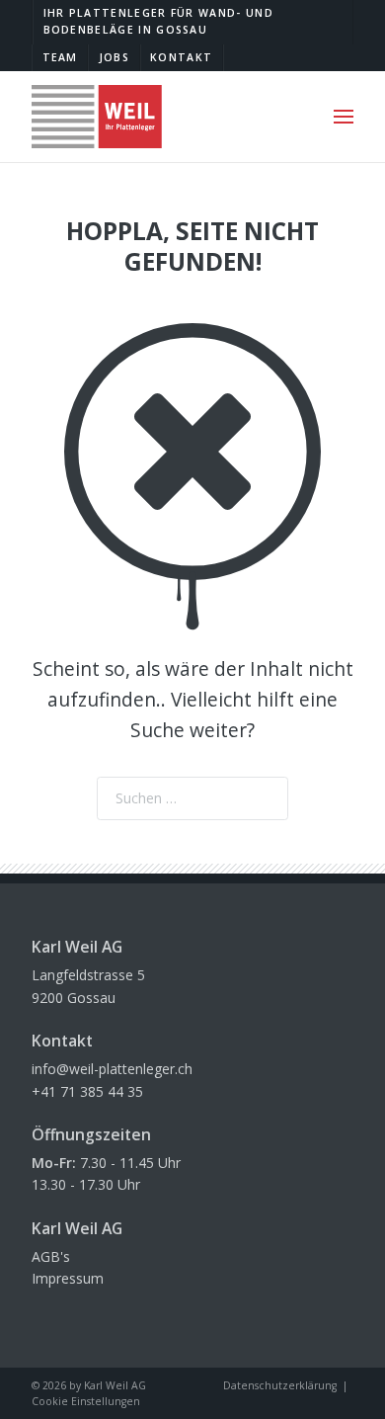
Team (60, 57)
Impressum (68, 1278)
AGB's (51, 1256)
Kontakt (181, 57)
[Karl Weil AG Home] (97, 116)
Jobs (114, 57)
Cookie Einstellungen (86, 1401)
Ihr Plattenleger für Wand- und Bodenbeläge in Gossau (158, 21)
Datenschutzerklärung (280, 1385)
